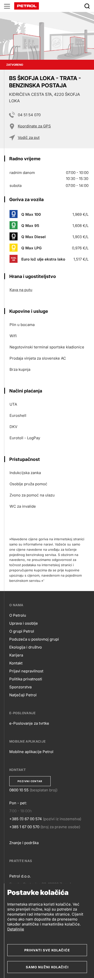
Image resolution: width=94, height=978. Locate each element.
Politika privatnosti (25, 679)
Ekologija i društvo (25, 647)
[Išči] (87, 6)
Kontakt (16, 663)
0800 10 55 (19, 790)
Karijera (16, 655)
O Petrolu (17, 615)
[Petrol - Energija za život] (26, 5)
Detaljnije (15, 929)
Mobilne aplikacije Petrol (31, 751)
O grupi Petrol (21, 631)
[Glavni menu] (7, 6)
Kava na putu (21, 289)
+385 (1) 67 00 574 (25, 818)
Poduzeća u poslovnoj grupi (34, 639)
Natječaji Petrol (23, 695)
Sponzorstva (20, 687)
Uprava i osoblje (23, 623)
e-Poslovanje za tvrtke (29, 723)
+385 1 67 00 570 (24, 826)
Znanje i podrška (24, 842)
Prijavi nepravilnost (26, 671)
